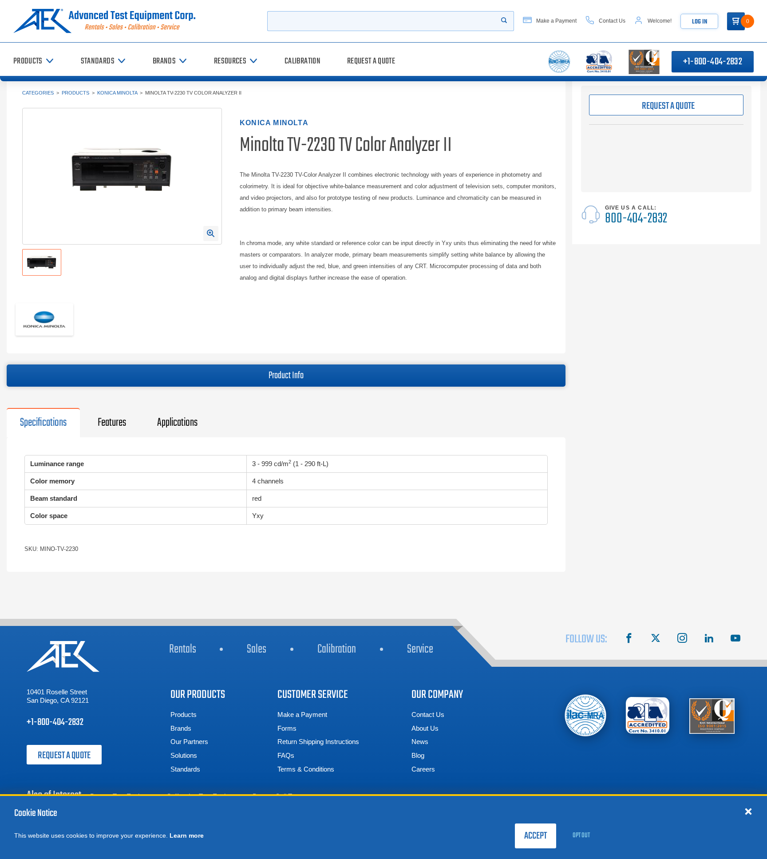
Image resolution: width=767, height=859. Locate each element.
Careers (423, 769)
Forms (287, 728)
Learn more (187, 835)
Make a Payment (302, 714)
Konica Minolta (117, 92)
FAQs (285, 755)
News (419, 741)
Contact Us (427, 714)
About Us (425, 728)
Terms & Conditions (305, 769)
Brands (180, 728)
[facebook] (629, 639)
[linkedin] (709, 639)
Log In (699, 22)
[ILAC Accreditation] (585, 715)
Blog (417, 755)
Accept (535, 835)
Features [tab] (112, 422)
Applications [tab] (177, 422)
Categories (38, 92)
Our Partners (189, 741)
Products (75, 92)
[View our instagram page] (682, 639)
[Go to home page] (107, 21)
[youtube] (735, 639)
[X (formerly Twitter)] (655, 639)
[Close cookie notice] (748, 811)
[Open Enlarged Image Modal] (210, 233)
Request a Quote (64, 755)
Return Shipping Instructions (318, 741)
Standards (185, 769)
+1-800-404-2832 (712, 61)
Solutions (183, 755)
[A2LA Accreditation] (648, 715)
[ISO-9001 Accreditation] (712, 715)
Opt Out (581, 835)
